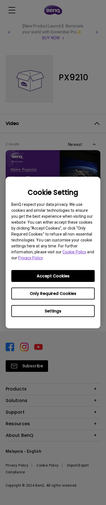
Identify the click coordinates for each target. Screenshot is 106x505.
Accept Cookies (53, 276)
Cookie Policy (74, 252)
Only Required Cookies (53, 293)
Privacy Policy (30, 258)
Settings (53, 311)
